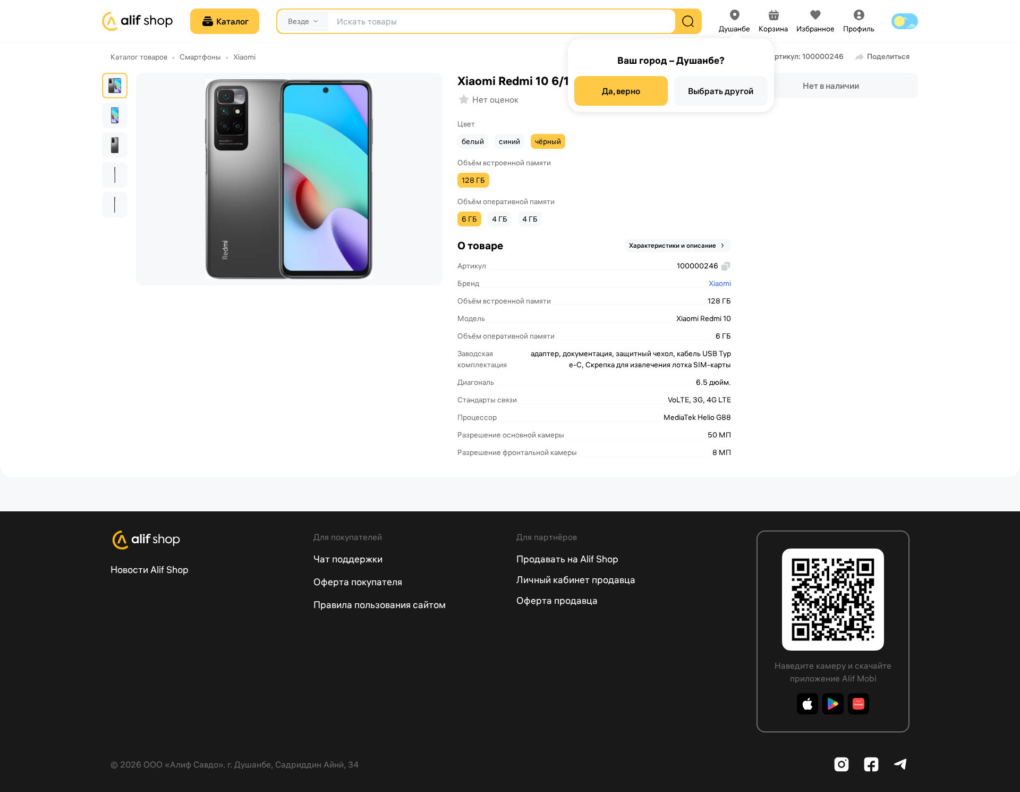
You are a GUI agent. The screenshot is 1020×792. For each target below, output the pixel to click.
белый (473, 141)
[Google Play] (833, 703)
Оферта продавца (557, 600)
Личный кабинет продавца (575, 580)
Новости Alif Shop (149, 569)
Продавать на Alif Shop (567, 559)
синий (509, 141)
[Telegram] (901, 764)
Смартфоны (200, 57)
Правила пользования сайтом (379, 605)
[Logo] (205, 540)
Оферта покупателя (357, 582)
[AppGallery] (858, 703)
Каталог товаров (138, 57)
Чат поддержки (347, 559)
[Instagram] (841, 764)
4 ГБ (499, 219)
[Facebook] (871, 764)
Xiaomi (244, 57)
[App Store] (807, 703)
